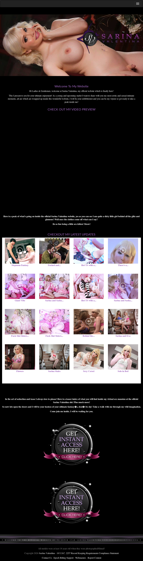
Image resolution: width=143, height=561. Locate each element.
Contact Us (47, 557)
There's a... (123, 265)
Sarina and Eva (123, 335)
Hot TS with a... (88, 265)
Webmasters (80, 557)
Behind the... (89, 335)
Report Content (94, 557)
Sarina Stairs (54, 371)
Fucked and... (54, 265)
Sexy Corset (88, 371)
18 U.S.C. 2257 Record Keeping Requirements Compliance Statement (88, 553)
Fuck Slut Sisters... (20, 335)
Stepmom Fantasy (20, 265)
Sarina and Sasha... (54, 300)
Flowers (20, 371)
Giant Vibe (20, 300)
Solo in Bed (123, 371)
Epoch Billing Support (63, 557)
